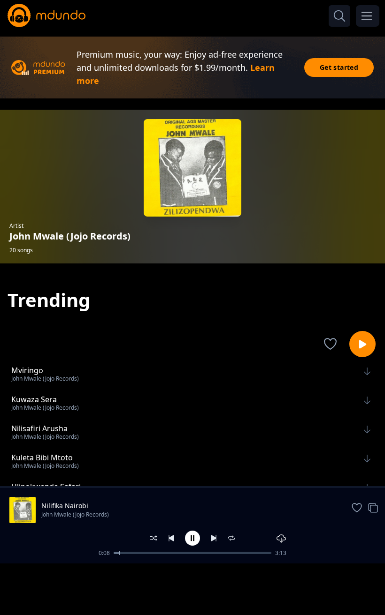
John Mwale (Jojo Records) (75, 514)
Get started (339, 67)
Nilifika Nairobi (64, 505)
